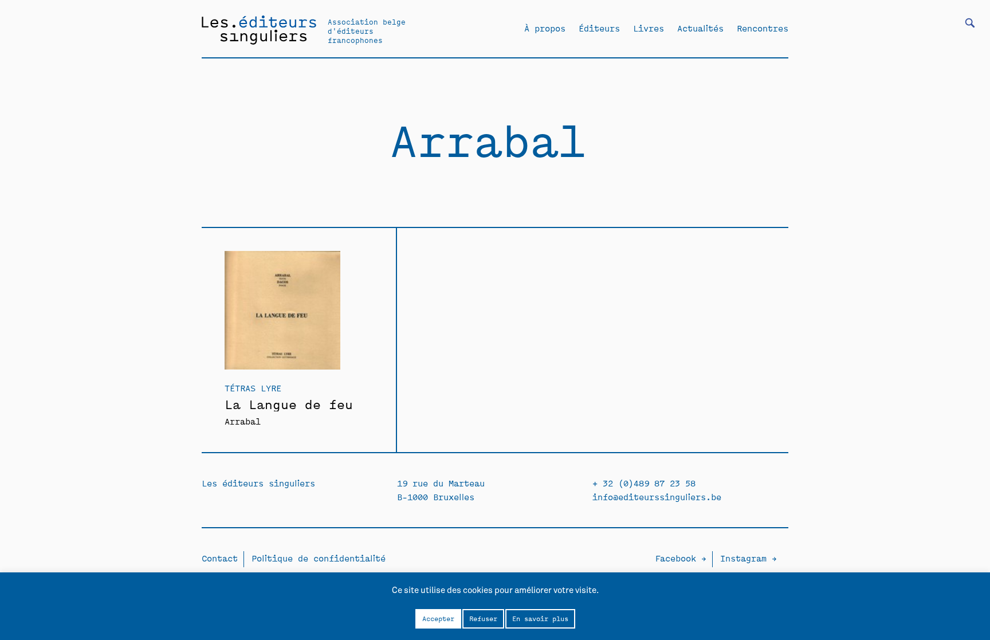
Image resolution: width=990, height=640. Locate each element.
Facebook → (680, 557)
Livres (648, 28)
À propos (544, 28)
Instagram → (748, 557)
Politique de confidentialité (319, 557)
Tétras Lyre (253, 387)
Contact (220, 557)
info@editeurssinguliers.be (656, 496)
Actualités (700, 28)
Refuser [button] (483, 618)
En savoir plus (540, 618)
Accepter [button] (438, 618)
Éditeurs (599, 28)
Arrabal (243, 420)
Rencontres (762, 28)
